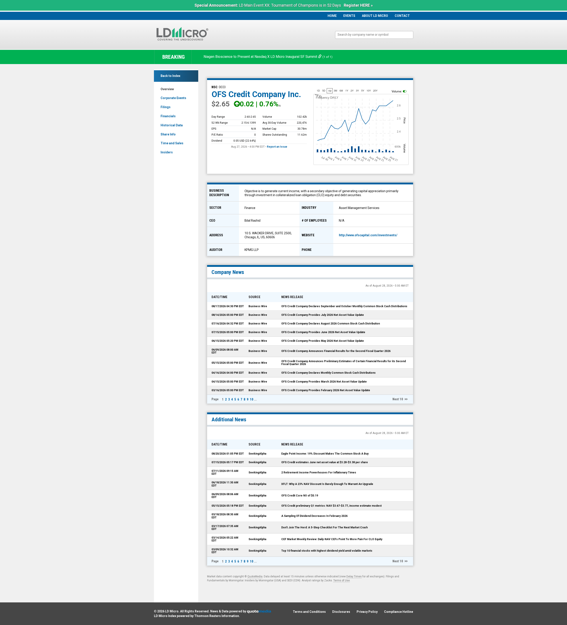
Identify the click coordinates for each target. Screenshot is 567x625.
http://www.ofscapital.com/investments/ (368, 235)
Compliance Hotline (398, 611)
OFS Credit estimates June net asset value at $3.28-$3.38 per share (324, 462)
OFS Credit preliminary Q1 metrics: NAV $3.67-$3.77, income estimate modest (331, 505)
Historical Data (172, 125)
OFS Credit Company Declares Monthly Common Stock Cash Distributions (328, 372)
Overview (167, 89)
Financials (168, 116)
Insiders (167, 152)
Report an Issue (277, 146)
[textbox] (376, 35)
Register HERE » (358, 5)
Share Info (168, 134)
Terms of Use (341, 580)
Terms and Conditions (309, 611)
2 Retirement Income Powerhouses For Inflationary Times (318, 472)
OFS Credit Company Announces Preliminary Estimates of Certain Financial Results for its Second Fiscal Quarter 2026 (343, 363)
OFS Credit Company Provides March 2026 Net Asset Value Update (324, 381)
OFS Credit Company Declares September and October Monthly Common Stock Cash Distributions (344, 306)
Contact (402, 16)
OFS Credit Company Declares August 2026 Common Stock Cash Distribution (330, 323)
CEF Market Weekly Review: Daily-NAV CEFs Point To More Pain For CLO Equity (331, 539)
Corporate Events (173, 98)
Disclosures (341, 611)
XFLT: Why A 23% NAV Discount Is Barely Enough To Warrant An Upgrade (327, 484)
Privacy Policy (367, 611)
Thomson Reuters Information (216, 616)
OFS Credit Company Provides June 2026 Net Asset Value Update (323, 332)
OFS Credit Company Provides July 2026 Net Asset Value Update (322, 314)
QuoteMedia (254, 576)
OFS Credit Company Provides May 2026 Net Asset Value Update (322, 340)
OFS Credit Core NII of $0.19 (299, 495)
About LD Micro (375, 16)
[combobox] (374, 35)
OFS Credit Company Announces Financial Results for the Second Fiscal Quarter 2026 (335, 351)
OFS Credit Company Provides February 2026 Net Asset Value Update (325, 390)
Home (332, 16)
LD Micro (172, 611)
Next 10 (397, 399)
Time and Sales (172, 143)
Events (349, 16)
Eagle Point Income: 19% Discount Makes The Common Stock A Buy (325, 453)
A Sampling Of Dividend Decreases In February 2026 (314, 516)
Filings (166, 107)
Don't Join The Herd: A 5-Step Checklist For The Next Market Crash (324, 527)
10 (251, 399)
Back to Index (170, 76)
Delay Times (354, 576)
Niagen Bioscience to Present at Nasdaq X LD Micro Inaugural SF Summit (261, 57)
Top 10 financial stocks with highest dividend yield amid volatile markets (326, 550)
